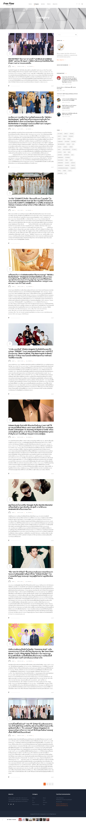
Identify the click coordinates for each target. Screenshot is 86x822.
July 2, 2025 (20, 210)
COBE (64, 138)
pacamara (67, 157)
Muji (72, 154)
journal (65, 146)
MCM (65, 152)
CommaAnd (60, 141)
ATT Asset (60, 133)
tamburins (73, 168)
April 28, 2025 (20, 661)
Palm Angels (60, 160)
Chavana (71, 136)
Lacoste (59, 152)
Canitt (59, 136)
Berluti (66, 133)
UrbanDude (60, 173)
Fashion (31, 66)
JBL (73, 144)
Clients (48, 4)
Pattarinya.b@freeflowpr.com (62, 803)
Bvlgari (71, 133)
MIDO (69, 152)
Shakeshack (60, 165)
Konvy (59, 149)
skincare (67, 165)
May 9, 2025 (20, 581)
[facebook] (8, 804)
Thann (59, 170)
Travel (33, 802)
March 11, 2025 (20, 735)
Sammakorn (60, 162)
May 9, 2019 (62, 95)
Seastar (73, 162)
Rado (71, 160)
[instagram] (79, 4)
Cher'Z (59, 138)
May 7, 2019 (62, 90)
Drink (44, 800)
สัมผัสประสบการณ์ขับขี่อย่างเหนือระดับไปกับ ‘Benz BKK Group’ (69, 114)
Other (44, 804)
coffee (69, 138)
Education (45, 802)
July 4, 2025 (20, 129)
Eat (33, 800)
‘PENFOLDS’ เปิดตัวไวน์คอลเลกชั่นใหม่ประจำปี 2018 (67, 93)
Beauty (44, 797)
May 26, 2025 (20, 437)
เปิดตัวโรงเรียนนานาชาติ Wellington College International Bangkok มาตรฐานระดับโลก (69, 107)
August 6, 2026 (68, 84)
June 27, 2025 (20, 286)
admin (13, 66)
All (28, 66)
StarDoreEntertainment (63, 168)
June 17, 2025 (20, 361)
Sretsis (73, 165)
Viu (65, 173)
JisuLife (59, 146)
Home (30, 4)
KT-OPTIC (74, 149)
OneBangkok (60, 157)
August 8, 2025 (20, 66)
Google (68, 144)
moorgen (60, 154)
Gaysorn (73, 141)
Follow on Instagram (68, 124)
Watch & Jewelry (35, 804)
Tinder (64, 170)
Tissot (69, 170)
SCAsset (67, 162)
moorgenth (66, 154)
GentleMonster (61, 144)
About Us (55, 4)
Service (43, 4)
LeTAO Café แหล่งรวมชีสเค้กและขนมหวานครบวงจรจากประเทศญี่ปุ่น (69, 99)
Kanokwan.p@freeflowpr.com (62, 805)
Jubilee (71, 146)
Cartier (65, 136)
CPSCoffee (67, 141)
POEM (67, 160)
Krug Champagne (66, 149)
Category (36, 4)
